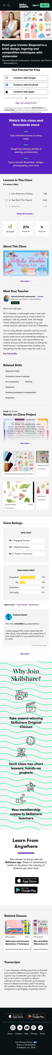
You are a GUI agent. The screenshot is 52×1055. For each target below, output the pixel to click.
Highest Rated (9, 605)
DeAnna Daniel (43, 465)
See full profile (10, 353)
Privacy (34, 1034)
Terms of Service (37, 108)
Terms (42, 1034)
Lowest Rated (21, 605)
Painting (28, 382)
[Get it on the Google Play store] (26, 890)
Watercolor (10, 387)
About (9, 1034)
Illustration (10, 398)
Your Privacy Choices (24, 1042)
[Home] (24, 5)
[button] (4, 5)
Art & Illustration (12, 382)
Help (26, 1034)
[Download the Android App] (36, 1016)
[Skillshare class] (17, 927)
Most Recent (34, 605)
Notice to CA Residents (26, 1045)
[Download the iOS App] (16, 1016)
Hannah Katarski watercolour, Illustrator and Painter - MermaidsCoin (27, 61)
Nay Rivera (41, 496)
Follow (40, 296)
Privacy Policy (9, 110)
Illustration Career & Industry (17, 376)
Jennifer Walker (10, 505)
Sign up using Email (26, 103)
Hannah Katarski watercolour (27, 296)
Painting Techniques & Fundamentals (20, 392)
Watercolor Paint (12, 371)
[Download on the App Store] (26, 880)
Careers (18, 1034)
